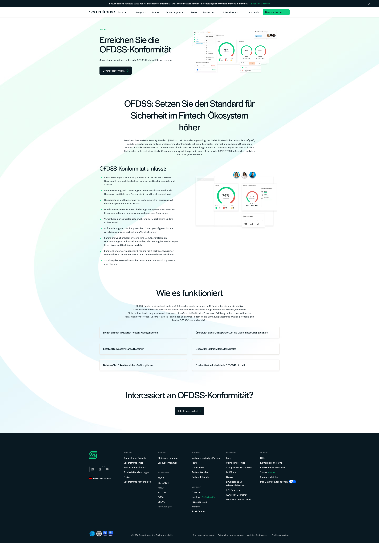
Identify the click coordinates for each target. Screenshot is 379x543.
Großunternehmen (167, 462)
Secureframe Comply (135, 458)
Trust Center (198, 511)
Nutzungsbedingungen (203, 535)
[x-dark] (100, 469)
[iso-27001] (99, 533)
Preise (127, 477)
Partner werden (200, 472)
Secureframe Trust (133, 462)
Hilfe (262, 458)
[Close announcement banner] (369, 4)
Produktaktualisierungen (136, 472)
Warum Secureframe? (135, 467)
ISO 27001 (163, 482)
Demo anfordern (274, 12)
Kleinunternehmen (168, 458)
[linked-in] (92, 469)
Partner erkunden (201, 477)
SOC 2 (161, 478)
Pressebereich (199, 501)
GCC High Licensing (236, 494)
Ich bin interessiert (188, 411)
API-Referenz (233, 490)
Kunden (196, 506)
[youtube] (107, 469)
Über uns (196, 492)
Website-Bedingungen (257, 535)
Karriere (203, 497)
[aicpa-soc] (92, 533)
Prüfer (195, 462)
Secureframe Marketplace (137, 481)
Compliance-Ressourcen (239, 467)
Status (263, 472)
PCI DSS (162, 492)
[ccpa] (105, 533)
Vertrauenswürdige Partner (206, 458)
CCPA (161, 497)
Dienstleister (198, 467)
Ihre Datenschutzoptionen (274, 481)
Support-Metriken (269, 477)
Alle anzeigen (165, 506)
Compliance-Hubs (235, 462)
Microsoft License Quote (238, 499)
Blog (228, 458)
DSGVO (161, 501)
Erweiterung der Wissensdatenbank (236, 483)
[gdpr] (111, 533)
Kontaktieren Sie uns (271, 462)
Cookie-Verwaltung (281, 535)
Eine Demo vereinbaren (272, 467)
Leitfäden (231, 472)
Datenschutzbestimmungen (231, 535)
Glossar (230, 477)
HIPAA (161, 487)
